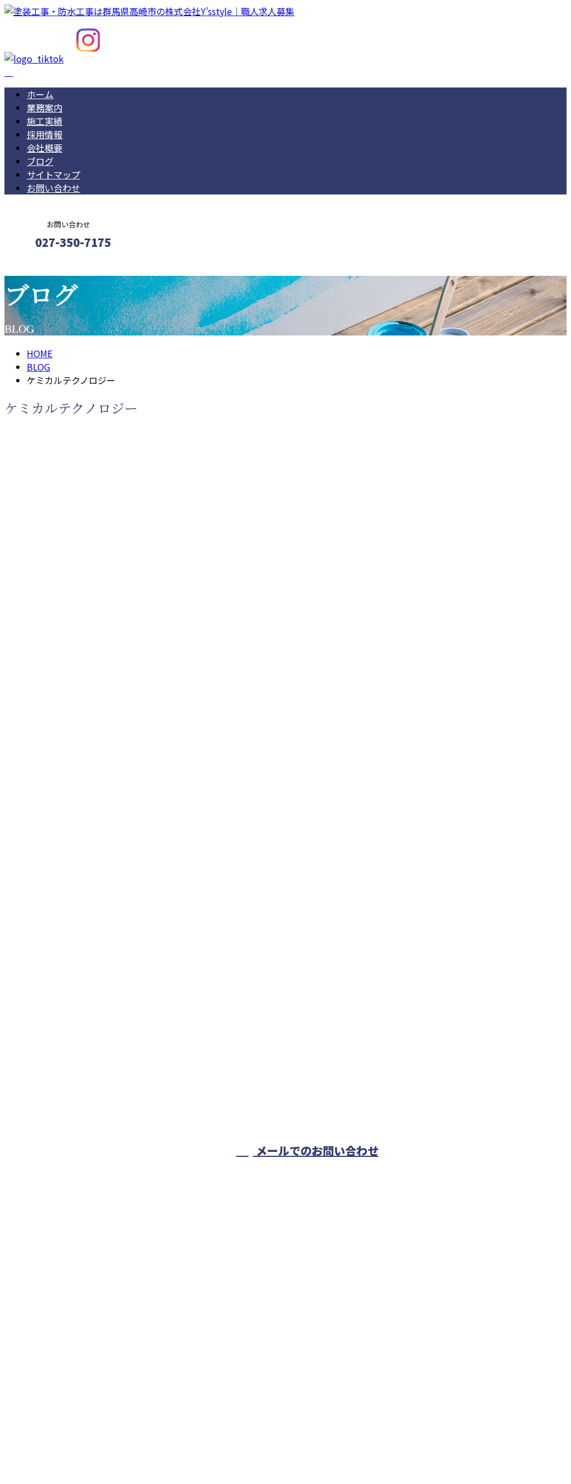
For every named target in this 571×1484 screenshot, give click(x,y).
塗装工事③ (30, 1035)
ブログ (40, 161)
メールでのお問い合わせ (316, 1150)
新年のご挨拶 (36, 701)
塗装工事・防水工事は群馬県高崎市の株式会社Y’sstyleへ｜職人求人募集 (149, 1446)
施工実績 (44, 121)
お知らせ (67, 746)
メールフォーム (43, 266)
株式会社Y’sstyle (497, 1174)
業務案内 (44, 107)
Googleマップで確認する (59, 1379)
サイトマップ (53, 174)
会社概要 (44, 147)
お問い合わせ (53, 187)
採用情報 (44, 134)
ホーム (40, 94)
